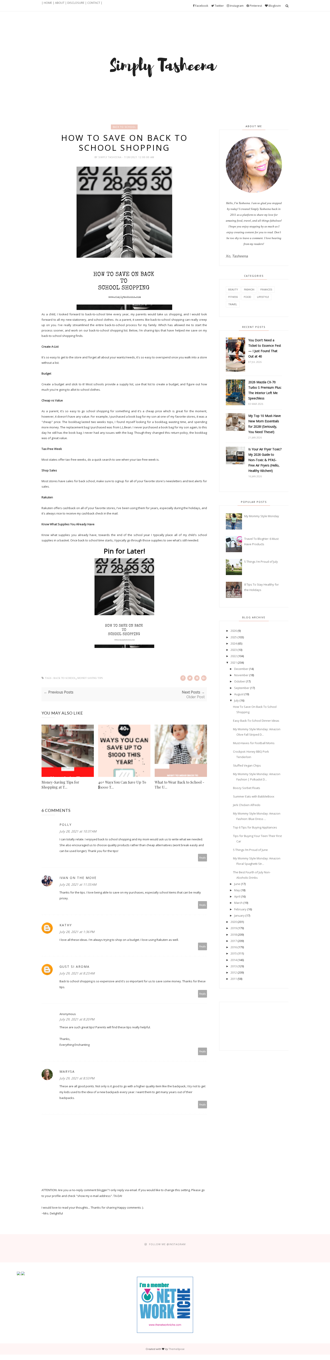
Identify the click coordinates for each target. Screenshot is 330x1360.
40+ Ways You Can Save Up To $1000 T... (122, 784)
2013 (234, 966)
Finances (266, 289)
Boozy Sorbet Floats (246, 788)
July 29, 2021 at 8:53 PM (77, 1078)
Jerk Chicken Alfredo (246, 805)
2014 (234, 960)
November (241, 675)
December (241, 669)
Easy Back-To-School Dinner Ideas (256, 721)
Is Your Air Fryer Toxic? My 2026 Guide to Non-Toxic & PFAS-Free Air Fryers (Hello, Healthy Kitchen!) (265, 460)
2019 (234, 928)
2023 (234, 650)
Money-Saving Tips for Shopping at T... (60, 784)
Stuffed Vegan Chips (247, 765)
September (241, 688)
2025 (234, 637)
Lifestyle (263, 296)
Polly (65, 824)
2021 (234, 662)
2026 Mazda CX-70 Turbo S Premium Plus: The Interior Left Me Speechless (265, 390)
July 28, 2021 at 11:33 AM (78, 884)
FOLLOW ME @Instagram (167, 1244)
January (239, 915)
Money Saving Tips (90, 678)
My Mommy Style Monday (261, 516)
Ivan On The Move (78, 878)
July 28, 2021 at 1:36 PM (77, 932)
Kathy (65, 925)
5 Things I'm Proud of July (261, 562)
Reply (202, 857)
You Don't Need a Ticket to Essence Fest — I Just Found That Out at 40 (264, 348)
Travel (232, 304)
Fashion (249, 289)
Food (247, 296)
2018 (234, 935)
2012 (234, 972)
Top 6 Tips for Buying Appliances (255, 827)
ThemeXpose (177, 1349)
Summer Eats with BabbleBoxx (253, 796)
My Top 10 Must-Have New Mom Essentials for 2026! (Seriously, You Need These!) (264, 424)
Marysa (67, 1071)
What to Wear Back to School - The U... (179, 784)
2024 (234, 643)
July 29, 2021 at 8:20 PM (77, 1019)
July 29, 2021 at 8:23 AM (77, 973)
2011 (234, 979)
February (240, 909)
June (237, 884)
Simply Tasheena (110, 157)
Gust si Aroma (74, 966)
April (237, 896)
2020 (234, 922)
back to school (124, 127)
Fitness (233, 296)
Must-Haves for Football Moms (254, 743)
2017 (234, 941)
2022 (234, 656)
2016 (234, 947)
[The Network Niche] (165, 1332)
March (238, 903)
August (239, 694)
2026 (234, 631)
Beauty (233, 289)
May (237, 890)
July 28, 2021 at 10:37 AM (78, 831)
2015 (234, 953)
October (239, 681)
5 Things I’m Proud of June (250, 850)
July (236, 700)
